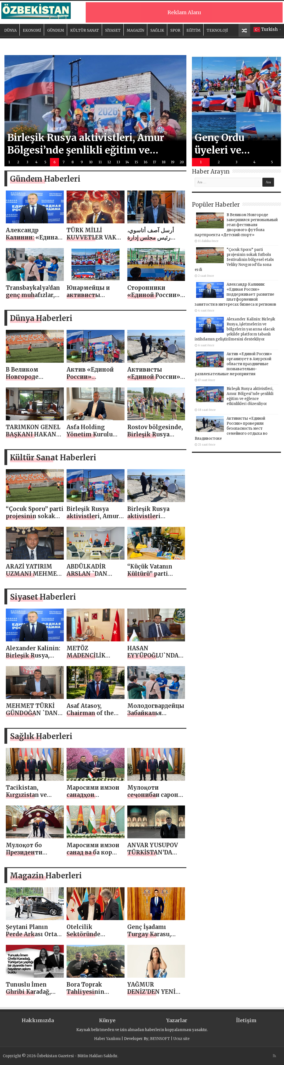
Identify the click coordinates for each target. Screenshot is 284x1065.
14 (127, 162)
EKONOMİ (32, 30)
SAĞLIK (157, 30)
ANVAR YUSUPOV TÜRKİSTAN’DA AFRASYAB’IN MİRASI (152, 856)
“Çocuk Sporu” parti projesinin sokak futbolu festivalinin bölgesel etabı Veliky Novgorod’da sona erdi (234, 259)
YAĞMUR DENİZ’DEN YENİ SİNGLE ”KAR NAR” (155, 991)
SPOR (175, 30)
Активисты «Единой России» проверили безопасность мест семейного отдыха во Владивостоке (231, 428)
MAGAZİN (135, 30)
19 (172, 162)
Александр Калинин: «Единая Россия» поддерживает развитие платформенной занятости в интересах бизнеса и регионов (235, 294)
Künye (107, 1020)
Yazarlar (176, 1020)
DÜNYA (10, 30)
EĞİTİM (193, 30)
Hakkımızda (38, 1020)
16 (146, 162)
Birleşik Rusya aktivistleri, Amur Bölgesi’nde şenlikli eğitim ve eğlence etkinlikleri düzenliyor (250, 396)
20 (182, 162)
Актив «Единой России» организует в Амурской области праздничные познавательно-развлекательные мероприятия (233, 364)
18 (164, 162)
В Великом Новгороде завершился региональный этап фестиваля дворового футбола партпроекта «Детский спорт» (236, 224)
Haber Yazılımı (107, 1038)
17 (154, 162)
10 (91, 162)
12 (109, 162)
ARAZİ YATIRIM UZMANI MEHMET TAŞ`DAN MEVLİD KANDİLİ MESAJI (33, 577)
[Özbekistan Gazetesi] (36, 9)
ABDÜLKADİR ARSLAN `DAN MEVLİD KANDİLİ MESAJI (92, 577)
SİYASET (113, 30)
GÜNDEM (55, 30)
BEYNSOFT (160, 1038)
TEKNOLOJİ (217, 30)
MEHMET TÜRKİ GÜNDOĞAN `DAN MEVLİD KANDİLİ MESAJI (32, 716)
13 (118, 162)
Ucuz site (181, 1038)
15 (136, 162)
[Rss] (274, 1055)
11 (100, 162)
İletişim (246, 1020)
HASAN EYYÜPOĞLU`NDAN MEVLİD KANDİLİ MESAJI (155, 659)
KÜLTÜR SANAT (84, 30)
